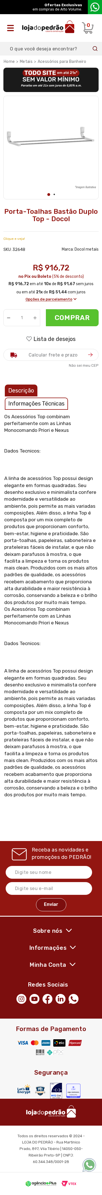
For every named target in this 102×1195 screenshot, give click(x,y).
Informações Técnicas (36, 403)
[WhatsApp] (75, 998)
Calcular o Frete (51, 355)
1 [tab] (48, 194)
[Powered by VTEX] (68, 1184)
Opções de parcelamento (49, 299)
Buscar (95, 49)
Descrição (21, 390)
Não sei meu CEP (84, 365)
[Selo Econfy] (73, 1091)
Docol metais (87, 249)
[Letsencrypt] (24, 1089)
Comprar (72, 318)
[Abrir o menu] (12, 28)
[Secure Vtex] (40, 1090)
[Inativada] (56, 1091)
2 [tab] (54, 194)
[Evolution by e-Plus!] (41, 1184)
